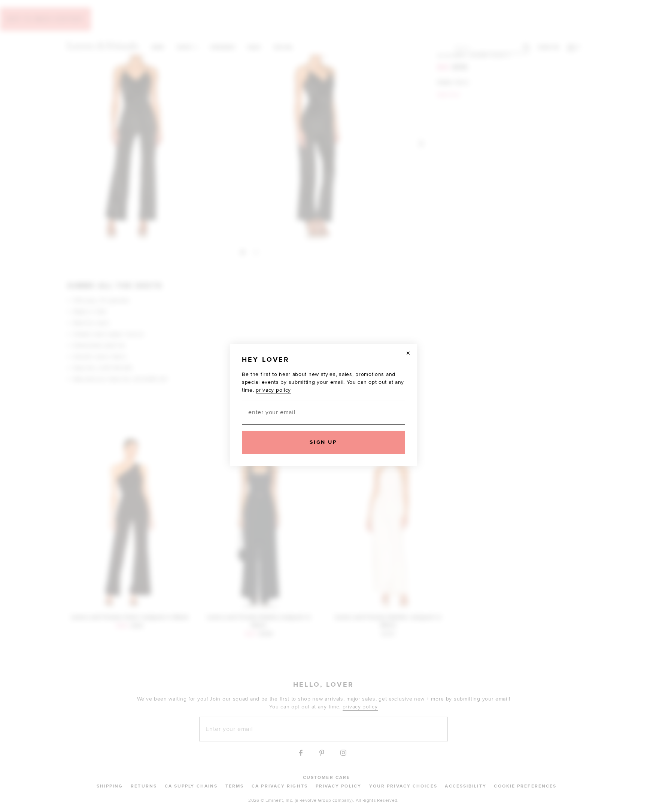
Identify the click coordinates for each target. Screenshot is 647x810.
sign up (323, 442)
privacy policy (273, 390)
